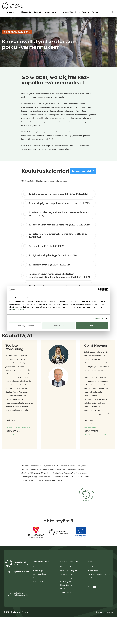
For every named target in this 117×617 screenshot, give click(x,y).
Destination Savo (67, 567)
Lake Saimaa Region (68, 570)
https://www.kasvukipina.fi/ (95, 435)
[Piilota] (18, 12)
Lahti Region (65, 581)
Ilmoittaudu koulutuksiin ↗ (83, 171)
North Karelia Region (69, 589)
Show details (98, 318)
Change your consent (104, 612)
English (95, 12)
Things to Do (26, 12)
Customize (57, 326)
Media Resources (100, 578)
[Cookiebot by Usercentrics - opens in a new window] (98, 289)
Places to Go (11, 12)
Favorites (85, 12)
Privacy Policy (93, 570)
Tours (77, 12)
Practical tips (38, 581)
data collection (17, 310)
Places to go (38, 570)
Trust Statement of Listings (99, 574)
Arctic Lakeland (66, 592)
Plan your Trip (67, 12)
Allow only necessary (25, 326)
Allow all (92, 326)
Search (90, 567)
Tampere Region (67, 574)
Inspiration (38, 12)
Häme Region (66, 585)
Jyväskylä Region (67, 578)
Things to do (38, 567)
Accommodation (52, 12)
